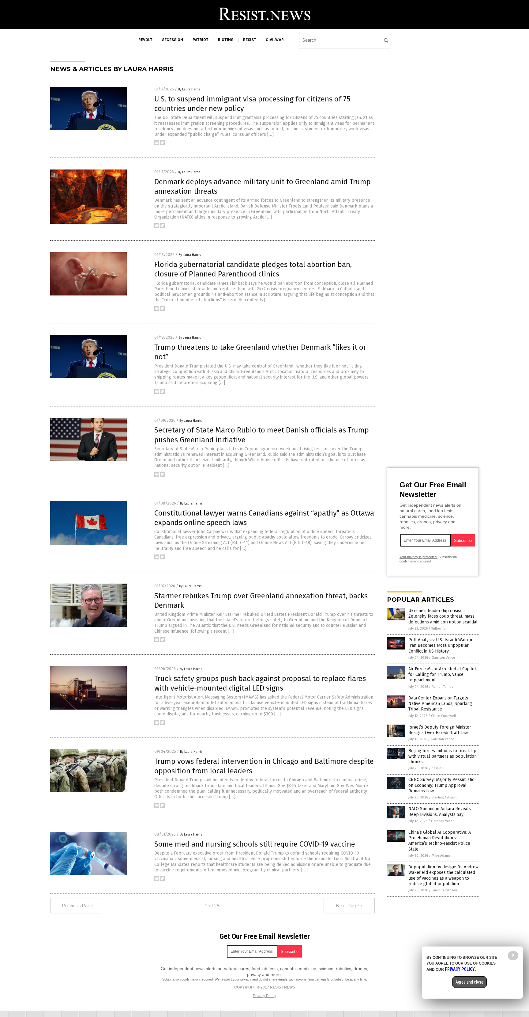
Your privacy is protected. (418, 557)
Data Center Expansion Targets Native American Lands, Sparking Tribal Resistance (440, 703)
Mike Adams (441, 856)
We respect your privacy (233, 979)
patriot (200, 40)
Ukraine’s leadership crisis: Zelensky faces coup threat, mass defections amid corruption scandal (443, 616)
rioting (226, 40)
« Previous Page (75, 905)
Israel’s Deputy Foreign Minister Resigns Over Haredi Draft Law (439, 730)
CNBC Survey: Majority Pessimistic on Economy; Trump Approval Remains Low (441, 785)
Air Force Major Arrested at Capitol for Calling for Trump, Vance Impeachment (442, 674)
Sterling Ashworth (445, 797)
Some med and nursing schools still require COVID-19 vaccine (254, 844)
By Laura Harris (189, 89)
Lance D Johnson (444, 890)
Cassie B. (438, 768)
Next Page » (349, 905)
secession (172, 40)
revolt (145, 40)
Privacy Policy (264, 996)
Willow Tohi (439, 628)
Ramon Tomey (442, 687)
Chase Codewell (443, 716)
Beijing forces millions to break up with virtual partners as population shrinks (442, 756)
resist (249, 40)
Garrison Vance (443, 658)
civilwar (275, 40)
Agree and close (469, 982)
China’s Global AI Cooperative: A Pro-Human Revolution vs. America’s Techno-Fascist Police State (439, 841)
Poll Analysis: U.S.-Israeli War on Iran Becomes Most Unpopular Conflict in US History (440, 645)
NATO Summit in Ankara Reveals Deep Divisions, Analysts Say (439, 811)
